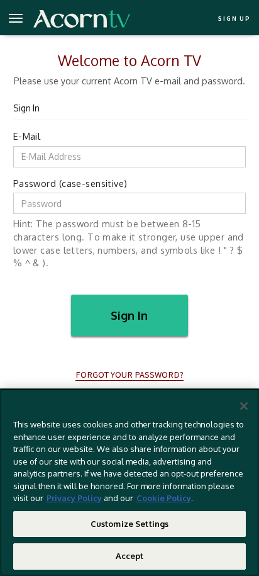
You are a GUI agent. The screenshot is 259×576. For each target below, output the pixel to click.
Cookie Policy (163, 498)
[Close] (244, 406)
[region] (129, 482)
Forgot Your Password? (129, 374)
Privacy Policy (74, 498)
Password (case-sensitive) (70, 183)
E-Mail (27, 136)
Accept (130, 556)
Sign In (129, 315)
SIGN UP (234, 18)
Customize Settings (129, 524)
